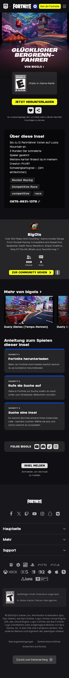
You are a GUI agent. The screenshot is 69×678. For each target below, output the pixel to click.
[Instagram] (55, 446)
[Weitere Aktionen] (57, 272)
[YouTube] (36, 446)
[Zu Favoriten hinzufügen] (30, 110)
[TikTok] (49, 446)
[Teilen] (38, 110)
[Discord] (43, 446)
